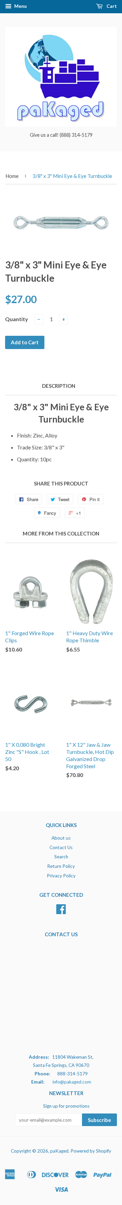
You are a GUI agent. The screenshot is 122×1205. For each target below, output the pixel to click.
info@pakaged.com (72, 1082)
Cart (111, 6)
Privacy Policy (61, 875)
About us (61, 838)
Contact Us (61, 847)
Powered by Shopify (90, 1151)
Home (12, 176)
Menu (20, 6)
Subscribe (99, 1120)
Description (58, 386)
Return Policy (61, 866)
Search (61, 856)
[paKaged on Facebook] (61, 911)
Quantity (16, 319)
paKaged (59, 1151)
